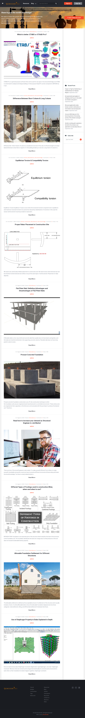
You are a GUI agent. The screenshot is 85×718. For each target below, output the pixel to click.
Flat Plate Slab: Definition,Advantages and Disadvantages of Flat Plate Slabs (32, 289)
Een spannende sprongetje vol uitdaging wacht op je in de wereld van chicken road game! (73, 97)
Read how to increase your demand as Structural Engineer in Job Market (31, 422)
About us (46, 699)
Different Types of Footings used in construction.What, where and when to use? (32, 488)
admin (32, 37)
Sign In (68, 3)
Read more (32, 89)
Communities (33, 691)
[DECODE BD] (14, 3)
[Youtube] (76, 687)
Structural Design (38, 95)
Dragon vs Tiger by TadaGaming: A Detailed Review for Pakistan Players (73, 90)
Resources (26, 3)
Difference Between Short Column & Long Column (32, 98)
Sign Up (78, 3)
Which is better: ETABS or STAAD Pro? (32, 34)
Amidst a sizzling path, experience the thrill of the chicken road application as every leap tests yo (73, 125)
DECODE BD (45, 714)
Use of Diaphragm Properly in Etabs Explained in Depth (31, 620)
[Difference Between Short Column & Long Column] (32, 123)
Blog (32, 3)
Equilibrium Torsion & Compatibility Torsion (32, 160)
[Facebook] (72, 687)
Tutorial (32, 687)
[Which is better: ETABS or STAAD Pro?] (32, 59)
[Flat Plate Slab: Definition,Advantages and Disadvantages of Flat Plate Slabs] (32, 316)
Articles (26, 95)
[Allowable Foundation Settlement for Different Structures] (32, 580)
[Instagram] (79, 687)
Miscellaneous (33, 31)
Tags (31, 693)
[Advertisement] (73, 54)
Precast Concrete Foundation (32, 355)
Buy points (46, 695)
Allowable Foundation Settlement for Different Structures (31, 554)
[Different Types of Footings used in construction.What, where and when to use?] (32, 514)
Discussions (47, 693)
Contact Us (46, 697)
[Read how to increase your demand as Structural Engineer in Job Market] (32, 448)
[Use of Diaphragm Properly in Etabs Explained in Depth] (32, 644)
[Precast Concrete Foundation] (32, 380)
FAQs (45, 701)
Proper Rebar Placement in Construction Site (32, 224)
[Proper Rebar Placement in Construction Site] (32, 249)
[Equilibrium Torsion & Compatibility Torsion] (32, 185)
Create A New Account (74, 17)
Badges (32, 689)
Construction (27, 221)
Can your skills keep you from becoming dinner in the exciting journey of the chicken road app (72, 116)
